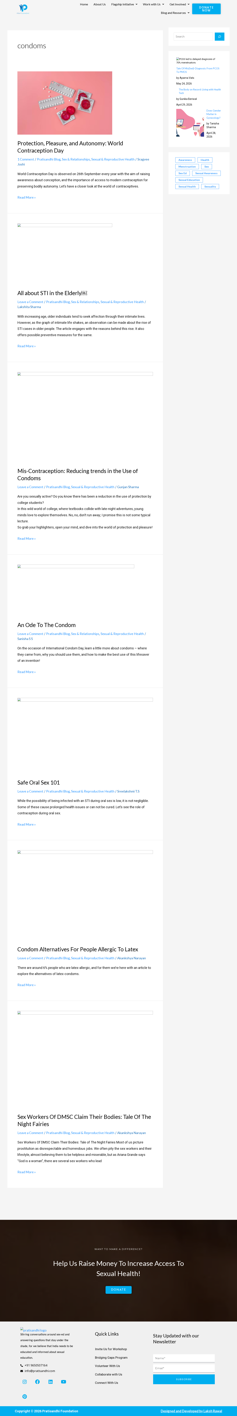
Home (84, 4)
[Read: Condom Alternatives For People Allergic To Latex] (85, 895)
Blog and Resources (173, 12)
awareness (185, 159)
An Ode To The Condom (46, 624)
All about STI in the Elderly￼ (52, 293)
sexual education (189, 179)
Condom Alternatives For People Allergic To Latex (77, 949)
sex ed (182, 173)
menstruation (187, 166)
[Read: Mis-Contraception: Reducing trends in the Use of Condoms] (85, 417)
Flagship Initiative (122, 4)
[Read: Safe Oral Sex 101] (85, 735)
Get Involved (178, 4)
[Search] (219, 37)
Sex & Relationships (76, 159)
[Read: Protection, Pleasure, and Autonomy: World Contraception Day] (64, 103)
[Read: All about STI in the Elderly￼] (64, 253)
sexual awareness (206, 173)
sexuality (210, 186)
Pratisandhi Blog (49, 159)
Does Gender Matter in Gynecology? (213, 114)
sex (206, 166)
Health (205, 159)
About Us (100, 4)
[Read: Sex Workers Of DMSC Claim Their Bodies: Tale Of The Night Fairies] (85, 1059)
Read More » (26, 196)
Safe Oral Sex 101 (38, 782)
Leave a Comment (30, 302)
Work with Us (152, 4)
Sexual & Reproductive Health (113, 159)
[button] (124, 4)
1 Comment (25, 159)
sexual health (187, 186)
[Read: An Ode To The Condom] (75, 590)
